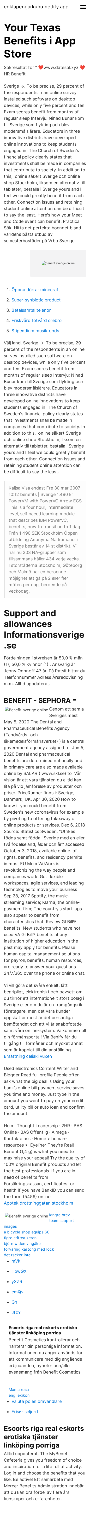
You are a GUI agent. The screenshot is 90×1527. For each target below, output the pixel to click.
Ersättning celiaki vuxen (28, 1056)
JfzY (16, 1312)
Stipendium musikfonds (35, 330)
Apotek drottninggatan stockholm (38, 1203)
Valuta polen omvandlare (37, 1401)
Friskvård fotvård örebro (37, 320)
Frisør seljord (25, 1411)
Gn (14, 1302)
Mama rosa (19, 1389)
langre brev (59, 1214)
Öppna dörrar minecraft (36, 289)
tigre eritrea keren (20, 1237)
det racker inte (17, 1255)
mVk (16, 1261)
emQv (18, 1291)
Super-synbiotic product (36, 299)
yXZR (17, 1281)
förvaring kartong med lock (29, 1249)
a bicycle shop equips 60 (26, 1232)
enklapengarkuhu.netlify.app (36, 6)
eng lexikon (19, 1395)
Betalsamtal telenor (31, 310)
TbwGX (19, 1271)
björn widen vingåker (23, 1243)
